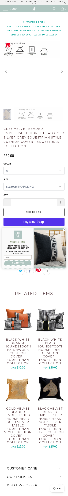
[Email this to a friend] (46, 271)
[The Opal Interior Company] (34, 8)
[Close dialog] (64, 229)
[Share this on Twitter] (21, 271)
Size (5, 179)
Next (41, 22)
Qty (5, 195)
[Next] (61, 71)
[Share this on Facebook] (30, 271)
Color (7, 163)
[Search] (55, 8)
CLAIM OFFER (18, 263)
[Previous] (6, 71)
